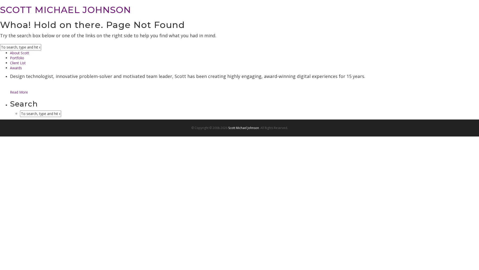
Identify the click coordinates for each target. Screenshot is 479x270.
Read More (19, 92)
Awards (16, 68)
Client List (18, 62)
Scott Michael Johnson (243, 128)
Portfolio (17, 58)
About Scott (19, 52)
